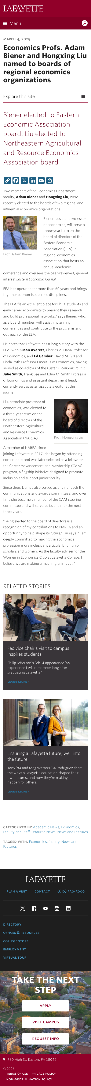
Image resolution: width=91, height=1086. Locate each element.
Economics (70, 827)
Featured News (43, 832)
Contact (42, 891)
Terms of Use (17, 1073)
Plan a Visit (17, 891)
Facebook (34, 908)
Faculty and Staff (16, 832)
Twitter (22, 908)
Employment (14, 949)
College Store (16, 941)
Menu (15, 23)
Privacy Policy (44, 1073)
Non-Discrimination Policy (29, 1079)
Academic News (46, 827)
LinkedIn (68, 908)
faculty (54, 842)
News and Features (72, 832)
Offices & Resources (21, 932)
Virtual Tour (14, 957)
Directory (12, 924)
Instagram (57, 908)
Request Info (45, 1038)
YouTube (45, 908)
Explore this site (19, 96)
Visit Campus (45, 1021)
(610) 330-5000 (71, 891)
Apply (45, 1005)
